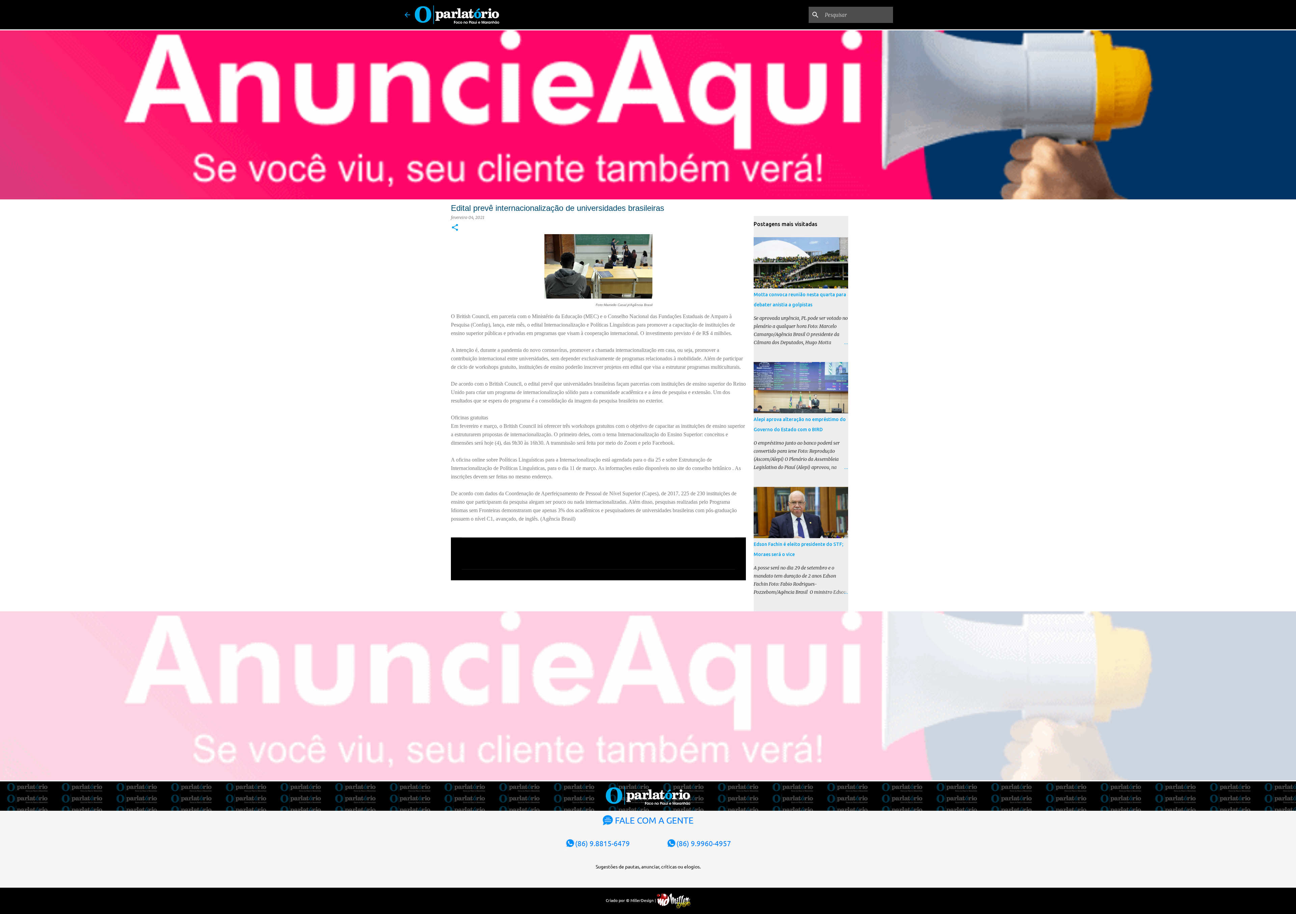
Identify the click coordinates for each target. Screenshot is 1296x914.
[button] (455, 227)
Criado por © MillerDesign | (631, 900)
